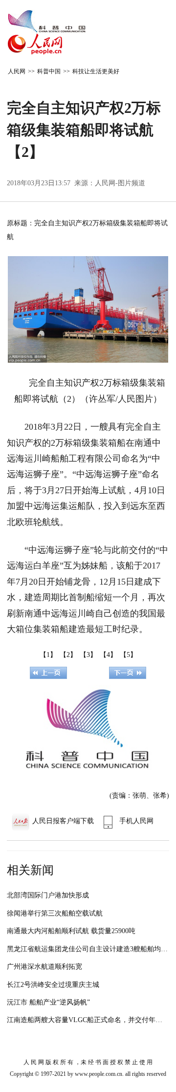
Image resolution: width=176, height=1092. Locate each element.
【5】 (128, 654)
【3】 (88, 654)
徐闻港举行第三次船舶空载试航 (55, 913)
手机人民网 (136, 821)
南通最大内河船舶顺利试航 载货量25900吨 (71, 931)
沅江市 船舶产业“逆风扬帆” (48, 1002)
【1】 (48, 654)
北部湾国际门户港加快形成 (48, 895)
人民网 (16, 71)
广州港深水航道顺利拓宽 (44, 966)
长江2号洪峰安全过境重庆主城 (53, 984)
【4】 (108, 654)
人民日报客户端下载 (63, 821)
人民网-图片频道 (120, 183)
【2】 (68, 654)
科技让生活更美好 (95, 71)
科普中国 (49, 71)
